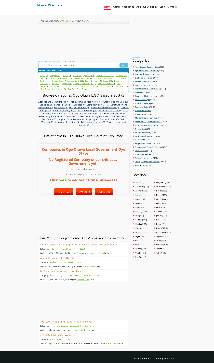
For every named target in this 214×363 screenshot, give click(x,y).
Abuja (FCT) (161, 182)
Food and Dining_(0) (87, 110)
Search (124, 65)
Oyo (137, 244)
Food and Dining (142, 107)
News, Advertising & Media (146, 125)
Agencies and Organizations (147, 67)
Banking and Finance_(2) (51, 104)
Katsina (138, 224)
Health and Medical (143, 110)
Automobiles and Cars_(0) (115, 101)
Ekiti (158, 207)
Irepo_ (98, 81)
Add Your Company (146, 6)
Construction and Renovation (147, 88)
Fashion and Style (142, 99)
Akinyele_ (55, 75)
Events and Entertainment (146, 96)
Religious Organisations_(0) (70, 119)
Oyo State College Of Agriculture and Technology (66, 321)
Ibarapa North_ (75, 81)
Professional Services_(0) (115, 116)
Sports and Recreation (144, 154)
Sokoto (159, 248)
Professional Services (144, 136)
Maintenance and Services (146, 118)
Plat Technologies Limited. (161, 358)
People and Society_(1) (91, 116)
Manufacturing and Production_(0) (101, 113)
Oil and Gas (140, 129)
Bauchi (159, 190)
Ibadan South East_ (84, 78)
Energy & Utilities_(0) (79, 107)
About (116, 6)
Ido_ (88, 81)
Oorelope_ (97, 86)
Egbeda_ (89, 75)
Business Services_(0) (75, 104)
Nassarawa (161, 232)
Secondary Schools (96, 275)
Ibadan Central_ (105, 75)
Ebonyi (159, 203)
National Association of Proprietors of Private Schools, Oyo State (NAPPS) (79, 244)
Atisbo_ (77, 75)
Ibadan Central (98, 253)
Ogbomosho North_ (83, 83)
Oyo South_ (47, 89)
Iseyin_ (108, 81)
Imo (137, 215)
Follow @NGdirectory (47, 61)
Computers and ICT (143, 85)
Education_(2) (60, 107)
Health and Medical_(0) (110, 110)
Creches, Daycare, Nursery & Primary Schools (69, 275)
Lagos (138, 232)
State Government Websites (62, 339)
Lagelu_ (67, 83)
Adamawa (139, 186)
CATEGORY (104, 191)
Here (99, 174)
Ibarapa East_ (59, 81)
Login (162, 6)
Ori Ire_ (109, 86)
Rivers (138, 248)
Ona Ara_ (83, 86)
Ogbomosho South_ (105, 83)
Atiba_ (67, 75)
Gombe (159, 211)
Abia (137, 182)
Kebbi (158, 224)
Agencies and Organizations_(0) (53, 101)
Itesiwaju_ (119, 81)
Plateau (159, 244)
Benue (159, 195)
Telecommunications (144, 158)
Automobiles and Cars (144, 74)
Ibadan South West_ (107, 78)
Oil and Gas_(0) (71, 116)
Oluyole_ (71, 86)
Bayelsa (138, 195)
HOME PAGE (64, 191)
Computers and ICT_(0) (98, 104)
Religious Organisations (145, 143)
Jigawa (159, 215)
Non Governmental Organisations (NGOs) (68, 249)
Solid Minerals (141, 150)
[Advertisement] (82, 43)
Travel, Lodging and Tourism (147, 161)
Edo (137, 207)
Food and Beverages (144, 103)
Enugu (138, 211)
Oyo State (65, 20)
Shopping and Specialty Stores (148, 147)
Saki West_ (74, 89)
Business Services (142, 81)
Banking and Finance (143, 78)
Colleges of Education (60, 326)
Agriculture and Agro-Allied (146, 70)
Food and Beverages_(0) (64, 110)
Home (107, 6)
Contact (172, 6)
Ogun (158, 236)
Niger (137, 236)
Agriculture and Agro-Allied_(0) (86, 101)
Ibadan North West (82, 330)
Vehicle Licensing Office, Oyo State (58, 257)
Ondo (137, 240)
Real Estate (140, 139)
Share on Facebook (66, 61)
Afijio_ (44, 75)
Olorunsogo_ (56, 86)
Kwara (159, 228)
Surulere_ (87, 89)
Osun (158, 240)
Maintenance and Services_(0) (68, 113)
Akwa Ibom (161, 186)
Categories (128, 6)
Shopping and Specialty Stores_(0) (102, 119)
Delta (137, 203)
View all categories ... (144, 165)
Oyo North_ (121, 86)
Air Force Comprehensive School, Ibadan (61, 271)
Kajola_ (56, 83)
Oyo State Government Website (57, 334)
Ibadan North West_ (61, 78)
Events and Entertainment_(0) (105, 107)
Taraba (138, 253)
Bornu (137, 199)
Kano (158, 219)
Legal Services (141, 114)
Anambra (139, 190)
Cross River (161, 199)
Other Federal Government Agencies (66, 262)
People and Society (143, 132)
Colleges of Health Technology (82, 326)
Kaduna (138, 219)
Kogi (137, 228)
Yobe (158, 253)
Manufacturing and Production (147, 121)
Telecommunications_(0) (93, 122)
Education (139, 92)
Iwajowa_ (45, 83)
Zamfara (138, 257)
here (63, 180)
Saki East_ (61, 89)
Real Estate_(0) (49, 119)
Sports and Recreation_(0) (66, 122)
